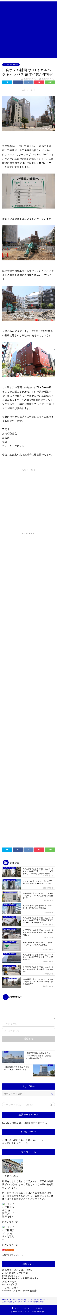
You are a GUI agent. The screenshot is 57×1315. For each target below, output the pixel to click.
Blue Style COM (11, 1275)
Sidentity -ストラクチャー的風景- (20, 1290)
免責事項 (39, 1308)
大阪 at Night (9, 1281)
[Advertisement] (28, 29)
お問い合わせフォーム (16, 1143)
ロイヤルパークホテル (11, 64)
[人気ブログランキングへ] (28, 1250)
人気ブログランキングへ (12, 1255)
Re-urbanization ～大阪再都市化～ (20, 1278)
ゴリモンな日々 (10, 1287)
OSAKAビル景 (10, 1284)
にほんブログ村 (10, 1222)
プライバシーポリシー (23, 1308)
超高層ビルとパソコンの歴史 (17, 1269)
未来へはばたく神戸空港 (15, 1273)
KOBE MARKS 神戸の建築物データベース (24, 1122)
